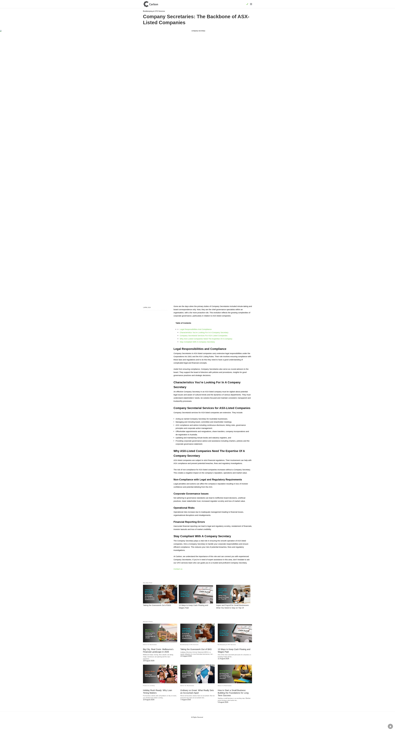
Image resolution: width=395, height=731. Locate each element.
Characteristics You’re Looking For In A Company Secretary (204, 332)
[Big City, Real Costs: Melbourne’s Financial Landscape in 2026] (160, 633)
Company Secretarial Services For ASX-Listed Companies (203, 336)
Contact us (178, 569)
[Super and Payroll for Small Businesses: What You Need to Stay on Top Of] (233, 594)
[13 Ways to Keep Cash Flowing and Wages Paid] (196, 594)
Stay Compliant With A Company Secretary (197, 342)
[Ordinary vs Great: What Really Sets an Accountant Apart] (197, 674)
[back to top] (390, 726)
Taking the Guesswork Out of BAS (157, 605)
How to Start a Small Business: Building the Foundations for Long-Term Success (233, 693)
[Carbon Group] (151, 4)
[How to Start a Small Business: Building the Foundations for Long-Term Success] (235, 674)
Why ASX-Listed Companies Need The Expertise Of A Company (206, 339)
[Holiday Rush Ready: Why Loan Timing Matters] (160, 674)
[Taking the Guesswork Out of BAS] (160, 594)
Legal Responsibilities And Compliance (196, 329)
